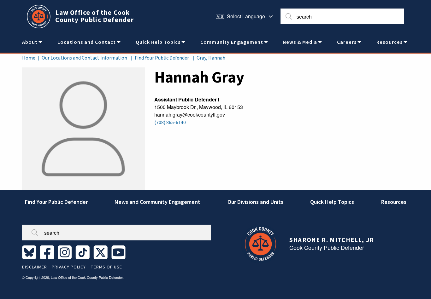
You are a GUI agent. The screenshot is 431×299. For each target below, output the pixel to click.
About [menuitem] (30, 42)
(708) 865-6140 (170, 122)
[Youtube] (119, 252)
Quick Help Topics (332, 202)
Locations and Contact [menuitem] (86, 42)
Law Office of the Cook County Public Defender (94, 16)
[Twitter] (101, 252)
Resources (393, 202)
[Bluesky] (30, 252)
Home (28, 58)
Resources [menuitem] (389, 42)
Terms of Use (106, 267)
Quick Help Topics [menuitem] (158, 42)
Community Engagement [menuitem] (231, 42)
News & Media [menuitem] (300, 42)
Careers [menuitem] (347, 42)
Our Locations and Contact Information (84, 58)
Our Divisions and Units (255, 202)
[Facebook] (48, 252)
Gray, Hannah (211, 58)
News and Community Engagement (157, 202)
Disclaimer (34, 267)
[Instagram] (66, 252)
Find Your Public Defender (162, 58)
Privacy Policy (69, 267)
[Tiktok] (83, 252)
